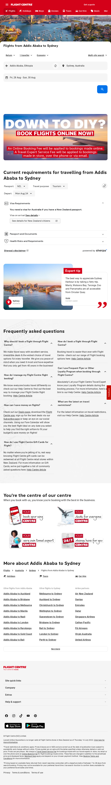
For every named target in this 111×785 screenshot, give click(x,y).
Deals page (24, 412)
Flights (12, 11)
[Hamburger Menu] (6, 4)
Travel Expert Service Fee (46, 752)
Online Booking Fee (29, 754)
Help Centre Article (22, 395)
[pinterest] (35, 716)
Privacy (6, 772)
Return (9, 55)
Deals (96, 11)
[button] (55, 649)
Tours (68, 11)
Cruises (54, 11)
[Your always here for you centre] (82, 540)
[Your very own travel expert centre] (29, 540)
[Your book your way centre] (29, 516)
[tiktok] (21, 716)
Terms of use (37, 772)
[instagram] (14, 716)
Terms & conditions (21, 772)
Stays (41, 11)
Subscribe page (11, 419)
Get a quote (89, 4)
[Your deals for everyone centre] (82, 516)
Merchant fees (30, 756)
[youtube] (28, 716)
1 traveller (24, 55)
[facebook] (6, 716)
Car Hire (83, 11)
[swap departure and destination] (55, 66)
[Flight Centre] (21, 4)
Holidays (27, 11)
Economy (41, 55)
